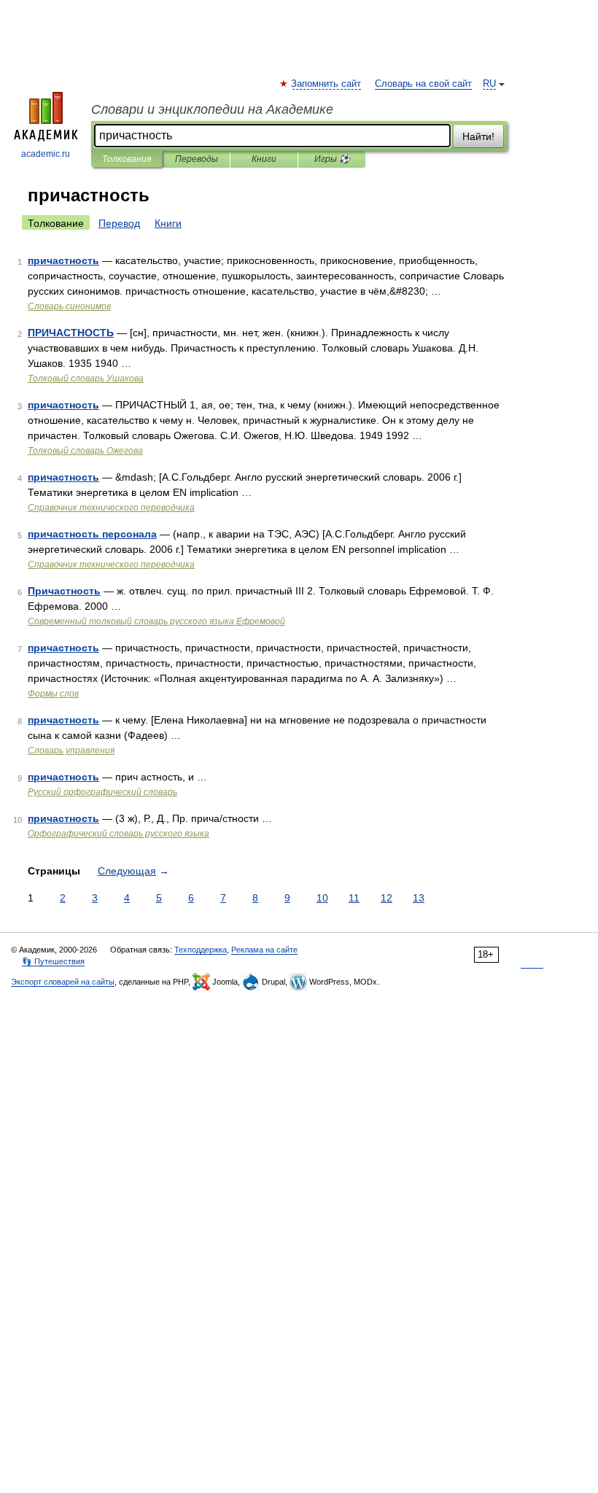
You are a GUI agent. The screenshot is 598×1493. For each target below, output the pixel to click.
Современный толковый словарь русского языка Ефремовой (156, 621)
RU (489, 84)
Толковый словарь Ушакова (86, 378)
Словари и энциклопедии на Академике (212, 109)
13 (418, 898)
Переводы (196, 159)
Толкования (126, 159)
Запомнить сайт (326, 84)
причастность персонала (92, 534)
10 (322, 898)
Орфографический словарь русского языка (118, 834)
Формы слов (53, 694)
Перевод (119, 223)
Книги (264, 159)
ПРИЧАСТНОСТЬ (71, 332)
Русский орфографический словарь (102, 792)
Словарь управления (71, 750)
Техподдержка (200, 949)
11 (354, 898)
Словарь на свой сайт (423, 84)
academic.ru (45, 154)
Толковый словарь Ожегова (85, 451)
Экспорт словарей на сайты (62, 981)
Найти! (478, 136)
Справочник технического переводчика (111, 508)
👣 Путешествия (53, 961)
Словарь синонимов (69, 306)
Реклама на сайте (264, 949)
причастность (63, 260)
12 (386, 898)
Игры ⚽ (332, 159)
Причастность (64, 591)
